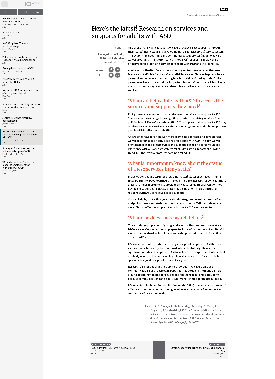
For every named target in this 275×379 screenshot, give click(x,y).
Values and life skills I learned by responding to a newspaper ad (19, 59)
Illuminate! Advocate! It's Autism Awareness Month (19, 22)
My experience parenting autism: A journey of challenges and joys (21, 108)
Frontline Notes (10, 35)
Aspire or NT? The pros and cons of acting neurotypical (20, 94)
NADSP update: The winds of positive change (17, 47)
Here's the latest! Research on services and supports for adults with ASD (19, 137)
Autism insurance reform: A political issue (17, 121)
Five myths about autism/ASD (18, 71)
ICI (4, 12)
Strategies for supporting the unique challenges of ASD (18, 152)
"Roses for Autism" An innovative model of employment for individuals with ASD (20, 167)
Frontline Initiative (30, 12)
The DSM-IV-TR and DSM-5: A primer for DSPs (18, 82)
